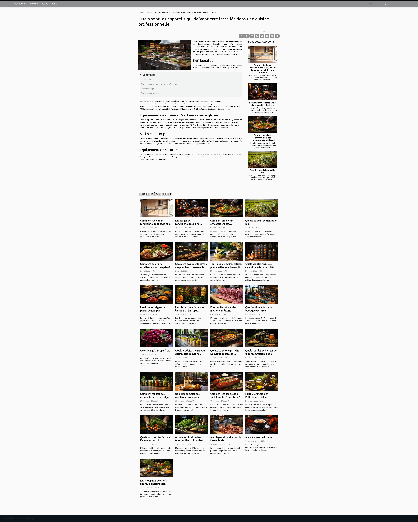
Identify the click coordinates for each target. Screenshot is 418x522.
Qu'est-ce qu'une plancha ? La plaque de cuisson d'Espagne (225, 353)
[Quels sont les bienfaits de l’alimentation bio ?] (156, 424)
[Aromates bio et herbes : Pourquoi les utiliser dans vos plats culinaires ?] (191, 424)
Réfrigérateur (146, 80)
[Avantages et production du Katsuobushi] (226, 424)
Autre (54, 4)
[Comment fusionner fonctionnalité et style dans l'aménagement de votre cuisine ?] (262, 54)
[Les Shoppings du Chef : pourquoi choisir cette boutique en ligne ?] (156, 468)
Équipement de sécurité (150, 93)
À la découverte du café (258, 437)
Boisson (34, 4)
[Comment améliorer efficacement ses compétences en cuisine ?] (262, 124)
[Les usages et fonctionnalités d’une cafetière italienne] (262, 91)
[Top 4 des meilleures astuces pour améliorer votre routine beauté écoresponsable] (226, 251)
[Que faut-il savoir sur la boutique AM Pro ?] (261, 294)
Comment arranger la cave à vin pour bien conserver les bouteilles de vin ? (191, 267)
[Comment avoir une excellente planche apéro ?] (156, 251)
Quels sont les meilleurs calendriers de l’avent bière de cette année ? (260, 267)
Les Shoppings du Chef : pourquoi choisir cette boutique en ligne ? (153, 483)
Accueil (141, 12)
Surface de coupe (147, 89)
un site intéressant (147, 104)
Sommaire (148, 74)
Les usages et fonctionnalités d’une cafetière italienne (263, 103)
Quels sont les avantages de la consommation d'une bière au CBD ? (261, 353)
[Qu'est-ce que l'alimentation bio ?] (262, 159)
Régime (45, 4)
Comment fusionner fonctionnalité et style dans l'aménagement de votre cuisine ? (263, 69)
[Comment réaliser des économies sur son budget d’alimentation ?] (156, 381)
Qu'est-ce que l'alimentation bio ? (263, 171)
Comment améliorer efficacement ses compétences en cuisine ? (263, 137)
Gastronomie (20, 4)
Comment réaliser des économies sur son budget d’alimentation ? (155, 397)
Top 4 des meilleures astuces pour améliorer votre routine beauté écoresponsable (226, 267)
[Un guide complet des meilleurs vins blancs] (191, 381)
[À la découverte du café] (261, 424)
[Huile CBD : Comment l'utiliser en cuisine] (261, 381)
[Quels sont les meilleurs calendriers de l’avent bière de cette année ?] (261, 251)
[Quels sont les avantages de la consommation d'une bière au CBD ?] (261, 338)
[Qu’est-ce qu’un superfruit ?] (156, 338)
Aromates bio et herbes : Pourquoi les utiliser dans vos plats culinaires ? (189, 440)
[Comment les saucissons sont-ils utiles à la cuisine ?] (226, 381)
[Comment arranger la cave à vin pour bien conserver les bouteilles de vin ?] (191, 251)
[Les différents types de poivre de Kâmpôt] (156, 294)
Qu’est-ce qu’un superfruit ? (155, 350)
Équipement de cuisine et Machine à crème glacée (160, 84)
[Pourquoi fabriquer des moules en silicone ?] (226, 294)
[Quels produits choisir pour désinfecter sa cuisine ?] (191, 338)
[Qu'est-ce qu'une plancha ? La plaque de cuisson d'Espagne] (226, 338)
